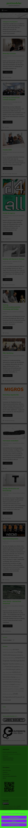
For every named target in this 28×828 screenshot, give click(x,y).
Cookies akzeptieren (14, 817)
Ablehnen (14, 821)
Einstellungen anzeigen (14, 824)
